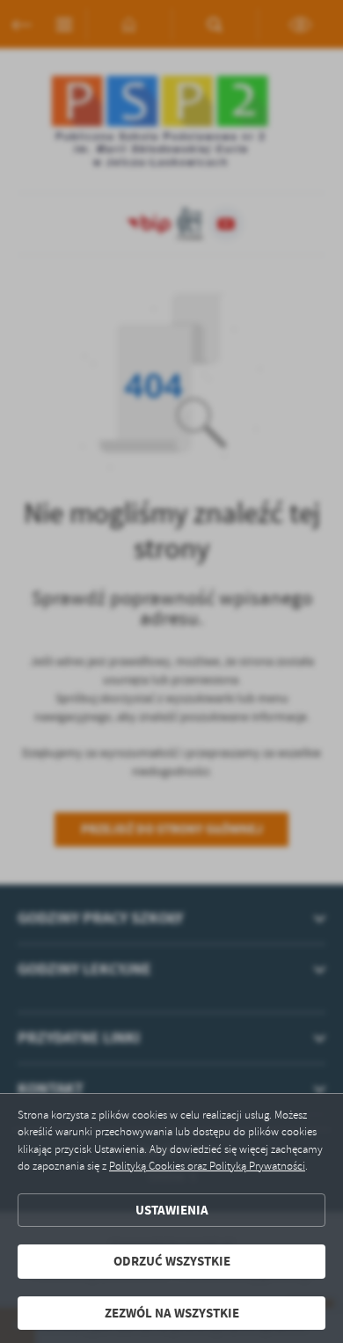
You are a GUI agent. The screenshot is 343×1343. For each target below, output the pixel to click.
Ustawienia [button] (171, 1210)
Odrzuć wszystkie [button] (171, 1261)
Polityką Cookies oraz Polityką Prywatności (207, 1166)
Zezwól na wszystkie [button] (172, 1313)
